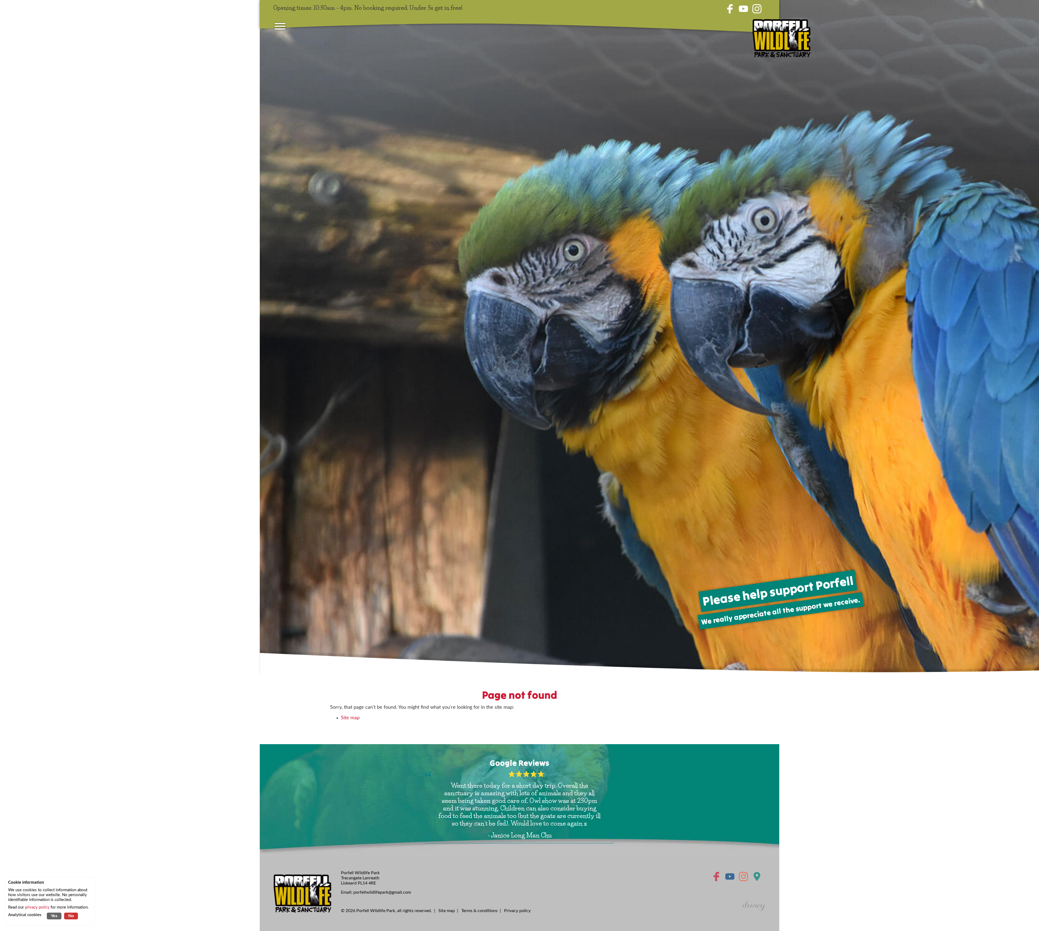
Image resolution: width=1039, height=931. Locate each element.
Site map (350, 717)
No (71, 916)
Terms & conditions (479, 911)
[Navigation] (280, 27)
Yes (54, 916)
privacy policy (37, 907)
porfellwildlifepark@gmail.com (382, 892)
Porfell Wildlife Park (375, 911)
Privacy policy (517, 911)
